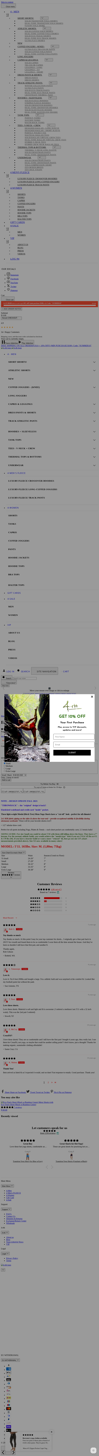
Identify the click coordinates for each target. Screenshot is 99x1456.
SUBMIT (72, 753)
